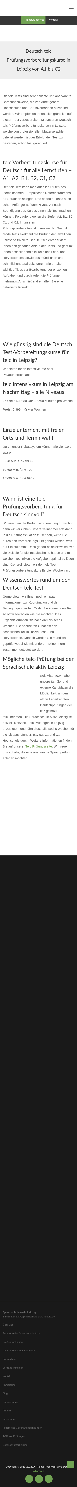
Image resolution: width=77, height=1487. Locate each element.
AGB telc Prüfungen (14, 1436)
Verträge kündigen (13, 1367)
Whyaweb (38, 1470)
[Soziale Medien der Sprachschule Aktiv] (29, 1479)
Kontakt (7, 1376)
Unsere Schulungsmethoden (19, 1350)
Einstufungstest (35, 19)
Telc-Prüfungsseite (38, 746)
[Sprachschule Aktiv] (70, 1464)
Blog (5, 1393)
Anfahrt (7, 1410)
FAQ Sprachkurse (13, 1341)
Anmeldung (9, 1384)
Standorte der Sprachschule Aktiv (21, 1333)
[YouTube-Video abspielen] (38, 818)
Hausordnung (10, 1402)
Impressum (9, 1419)
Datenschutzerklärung (15, 1444)
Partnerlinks (9, 1359)
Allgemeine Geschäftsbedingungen (22, 1427)
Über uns (8, 1324)
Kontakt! (53, 19)
